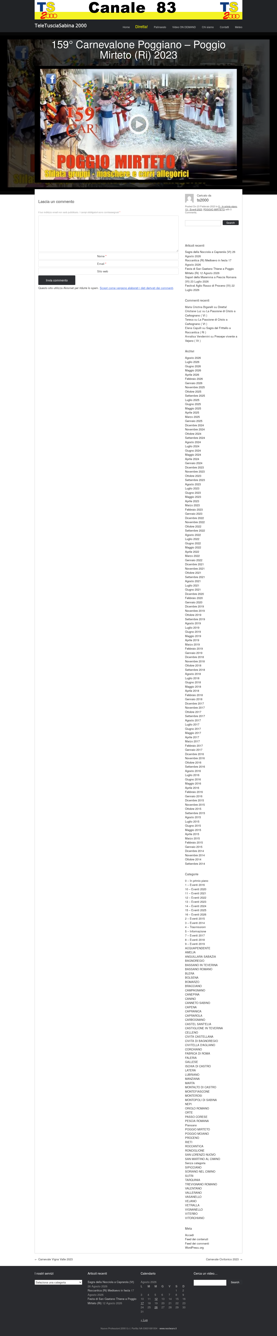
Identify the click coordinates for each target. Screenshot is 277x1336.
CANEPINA (192, 994)
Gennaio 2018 (193, 699)
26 (156, 1307)
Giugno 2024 (193, 450)
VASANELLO (193, 1197)
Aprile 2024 (192, 459)
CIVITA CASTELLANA (199, 1036)
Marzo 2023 (192, 505)
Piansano (191, 1125)
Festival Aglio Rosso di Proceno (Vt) (208, 285)
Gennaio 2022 (193, 560)
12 (156, 1299)
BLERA (189, 973)
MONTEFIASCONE (197, 1091)
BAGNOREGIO (194, 961)
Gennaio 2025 (193, 421)
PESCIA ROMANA (197, 1121)
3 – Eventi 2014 (195, 923)
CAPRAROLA (193, 1015)
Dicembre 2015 (194, 800)
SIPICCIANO (193, 1167)
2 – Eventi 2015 (195, 918)
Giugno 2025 (193, 404)
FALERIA (191, 1058)
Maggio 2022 (193, 547)
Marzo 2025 (192, 417)
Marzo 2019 (192, 644)
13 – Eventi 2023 (195, 902)
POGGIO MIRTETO (214, 209)
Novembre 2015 (195, 804)
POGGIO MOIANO (197, 1133)
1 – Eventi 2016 (195, 885)
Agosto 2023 (193, 484)
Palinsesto (160, 27)
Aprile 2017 (192, 737)
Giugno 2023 (193, 493)
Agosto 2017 (193, 720)
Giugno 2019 (193, 632)
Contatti (224, 27)
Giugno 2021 (193, 589)
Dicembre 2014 (194, 851)
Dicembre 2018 (194, 657)
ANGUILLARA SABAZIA (200, 956)
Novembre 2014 (195, 855)
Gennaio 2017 (193, 750)
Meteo (238, 27)
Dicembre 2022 (194, 518)
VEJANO (190, 1201)
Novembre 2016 (195, 758)
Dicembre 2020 (194, 594)
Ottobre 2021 (193, 573)
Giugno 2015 (193, 825)
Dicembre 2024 (194, 425)
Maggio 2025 (193, 408)
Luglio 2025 (192, 400)
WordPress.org (194, 1247)
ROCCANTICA (194, 1146)
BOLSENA (191, 977)
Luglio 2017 (192, 724)
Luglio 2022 (192, 539)
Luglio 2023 (192, 488)
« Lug (144, 1320)
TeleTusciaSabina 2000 (61, 25)
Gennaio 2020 (193, 602)
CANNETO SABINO (197, 1003)
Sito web (102, 271)
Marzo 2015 (192, 838)
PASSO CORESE (196, 1117)
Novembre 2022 (195, 522)
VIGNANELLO (194, 1209)
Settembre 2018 (195, 670)
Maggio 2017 (193, 733)
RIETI (188, 1142)
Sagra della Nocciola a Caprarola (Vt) (208, 252)
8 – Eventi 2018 (195, 940)
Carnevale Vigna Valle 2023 (54, 1259)
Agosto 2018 (193, 674)
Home (126, 27)
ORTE (189, 1112)
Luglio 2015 (192, 821)
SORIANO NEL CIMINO (200, 1171)
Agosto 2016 (193, 771)
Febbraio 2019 (194, 648)
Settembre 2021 (195, 577)
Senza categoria (195, 1163)
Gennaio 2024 (193, 463)
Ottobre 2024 (193, 433)
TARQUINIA (192, 1180)
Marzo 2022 (192, 556)
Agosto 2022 (193, 535)
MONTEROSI (193, 1095)
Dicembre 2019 (194, 606)
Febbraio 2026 (194, 379)
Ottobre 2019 (193, 615)
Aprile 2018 (192, 691)
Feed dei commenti (197, 1243)
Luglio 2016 (192, 775)
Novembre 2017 (195, 707)
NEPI (188, 1104)
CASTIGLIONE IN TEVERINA (204, 1028)
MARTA (190, 1083)
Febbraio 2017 (194, 745)
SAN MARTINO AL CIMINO (202, 1159)
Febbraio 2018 (194, 695)
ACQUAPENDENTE (197, 948)
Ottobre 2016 (193, 762)
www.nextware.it (168, 1328)
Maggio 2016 (193, 783)
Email (101, 263)
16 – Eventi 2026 (195, 914)
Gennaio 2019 (193, 653)
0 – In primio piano (196, 881)
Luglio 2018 (192, 678)
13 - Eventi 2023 (193, 209)
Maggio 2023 (193, 497)
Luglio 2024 (192, 446)
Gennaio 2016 (193, 796)
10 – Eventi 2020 (195, 889)
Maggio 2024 (193, 454)
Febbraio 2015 (194, 842)
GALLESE (191, 1062)
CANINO (190, 999)
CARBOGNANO (195, 1020)
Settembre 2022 (195, 530)
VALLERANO (193, 1193)
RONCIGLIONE (195, 1150)
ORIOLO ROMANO (197, 1108)
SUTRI (189, 1176)
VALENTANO (193, 1188)
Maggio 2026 (193, 370)
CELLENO (191, 1032)
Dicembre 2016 (194, 754)
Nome (101, 256)
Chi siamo (208, 27)
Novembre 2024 (195, 429)
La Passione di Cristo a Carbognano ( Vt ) (206, 321)
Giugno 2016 (193, 779)
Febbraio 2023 (194, 509)
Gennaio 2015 (193, 847)
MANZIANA (192, 1079)
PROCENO (192, 1138)
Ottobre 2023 (193, 476)
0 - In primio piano (227, 206)
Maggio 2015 (193, 830)
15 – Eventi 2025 (195, 910)
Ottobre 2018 (193, 665)
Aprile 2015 (192, 834)
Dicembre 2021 (194, 564)
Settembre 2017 (195, 716)
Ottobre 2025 (193, 391)
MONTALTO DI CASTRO (200, 1087)
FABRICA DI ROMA (197, 1053)
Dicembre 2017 (194, 703)
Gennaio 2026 (193, 383)
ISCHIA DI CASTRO (198, 1066)
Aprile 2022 (192, 552)
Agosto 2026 (193, 358)
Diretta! (141, 26)
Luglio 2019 (192, 627)
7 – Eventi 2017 (195, 935)
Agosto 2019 (193, 623)
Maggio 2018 (193, 686)
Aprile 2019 (192, 640)
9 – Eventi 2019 (195, 944)
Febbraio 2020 (194, 598)
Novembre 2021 (195, 568)
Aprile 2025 (192, 412)
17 (142, 1303)
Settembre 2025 (195, 395)
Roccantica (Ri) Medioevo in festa (206, 260)
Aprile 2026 (192, 374)
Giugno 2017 (193, 729)
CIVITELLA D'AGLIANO (200, 1045)
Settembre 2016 (195, 766)
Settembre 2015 (195, 813)
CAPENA (191, 1007)
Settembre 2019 (195, 619)
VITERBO (191, 1213)
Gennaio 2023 (193, 513)
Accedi (189, 1235)
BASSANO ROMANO (198, 969)
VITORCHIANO (194, 1218)
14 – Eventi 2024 (195, 906)
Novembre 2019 (195, 611)
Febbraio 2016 (194, 792)
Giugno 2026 (193, 366)
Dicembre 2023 (194, 467)
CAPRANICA (193, 1011)
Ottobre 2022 (193, 526)
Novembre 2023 (195, 471)
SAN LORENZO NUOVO (200, 1154)
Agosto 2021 (193, 581)
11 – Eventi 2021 (195, 893)
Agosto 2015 (193, 817)
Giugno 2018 (193, 682)
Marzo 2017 (192, 741)
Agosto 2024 (193, 442)
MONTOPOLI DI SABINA (201, 1100)
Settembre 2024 (195, 438)
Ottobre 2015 (193, 809)
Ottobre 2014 (193, 859)
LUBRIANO (192, 1074)
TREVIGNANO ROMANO (201, 1184)
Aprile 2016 (192, 788)
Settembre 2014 (195, 863)
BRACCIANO (193, 986)
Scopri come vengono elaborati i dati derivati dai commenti (136, 288)
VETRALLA (192, 1205)
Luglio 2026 (192, 362)
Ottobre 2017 (193, 712)
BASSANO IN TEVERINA (201, 965)
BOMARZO (192, 982)
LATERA (190, 1070)
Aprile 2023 (192, 501)
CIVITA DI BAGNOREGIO (201, 1041)
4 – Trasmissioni (195, 927)
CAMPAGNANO (195, 990)
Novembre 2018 (195, 661)
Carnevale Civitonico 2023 (224, 1259)
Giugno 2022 (193, 543)
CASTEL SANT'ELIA (198, 1024)
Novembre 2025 (195, 387)
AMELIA (190, 952)
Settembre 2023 (195, 480)
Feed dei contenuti (196, 1239)
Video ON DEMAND (184, 27)
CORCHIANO (193, 1049)
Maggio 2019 (193, 636)
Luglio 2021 (192, 585)
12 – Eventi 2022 (195, 897)
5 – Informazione (195, 931)
